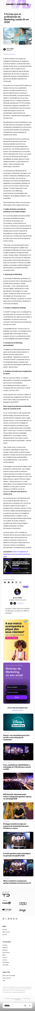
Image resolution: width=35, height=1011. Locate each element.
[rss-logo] (14, 919)
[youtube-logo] (11, 919)
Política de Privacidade (8, 975)
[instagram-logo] (3, 919)
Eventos (4, 957)
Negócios (5, 947)
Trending (4, 945)
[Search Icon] (25, 1005)
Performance (6, 952)
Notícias (4, 929)
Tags (3, 980)
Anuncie (4, 934)
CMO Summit (6, 932)
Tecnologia (5, 965)
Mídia (3, 955)
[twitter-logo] (6, 919)
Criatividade (5, 962)
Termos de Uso (6, 978)
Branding (4, 950)
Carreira (4, 960)
